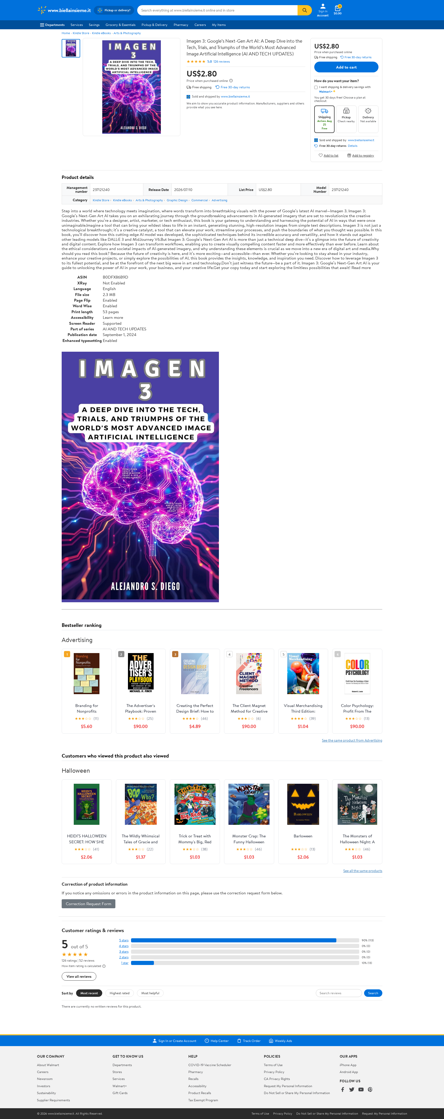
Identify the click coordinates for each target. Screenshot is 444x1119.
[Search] (305, 10)
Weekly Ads (283, 1040)
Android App (349, 1071)
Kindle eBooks (101, 33)
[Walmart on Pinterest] (370, 1090)
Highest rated (120, 993)
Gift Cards (120, 1093)
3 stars (123, 951)
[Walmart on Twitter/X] (352, 1090)
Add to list (331, 155)
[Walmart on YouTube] (361, 1090)
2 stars (123, 957)
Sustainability (46, 1093)
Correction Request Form (88, 903)
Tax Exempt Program (203, 1100)
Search (373, 993)
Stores (117, 1071)
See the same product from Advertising (352, 740)
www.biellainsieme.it (235, 96)
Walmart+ (120, 1086)
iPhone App (348, 1065)
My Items (219, 24)
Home (66, 33)
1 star (124, 963)
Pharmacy (181, 24)
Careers (200, 24)
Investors (43, 1086)
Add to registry (363, 155)
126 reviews (222, 61)
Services (77, 24)
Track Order (252, 1040)
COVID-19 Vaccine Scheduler (209, 1065)
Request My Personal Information (288, 1086)
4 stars (123, 946)
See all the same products (362, 870)
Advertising (219, 200)
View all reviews (79, 976)
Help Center (220, 1040)
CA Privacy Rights (277, 1078)
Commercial (199, 200)
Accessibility (197, 1086)
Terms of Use (273, 1065)
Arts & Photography (127, 33)
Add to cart (346, 67)
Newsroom (45, 1078)
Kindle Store (81, 33)
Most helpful (150, 993)
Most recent (89, 993)
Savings (94, 24)
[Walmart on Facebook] (342, 1090)
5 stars (123, 940)
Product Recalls (199, 1093)
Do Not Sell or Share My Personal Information (297, 1093)
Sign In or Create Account (177, 1040)
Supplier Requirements (53, 1100)
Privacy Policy (274, 1071)
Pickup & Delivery (155, 24)
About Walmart (48, 1065)
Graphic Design (177, 200)
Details (352, 146)
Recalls (193, 1078)
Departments (54, 24)
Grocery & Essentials (120, 24)
